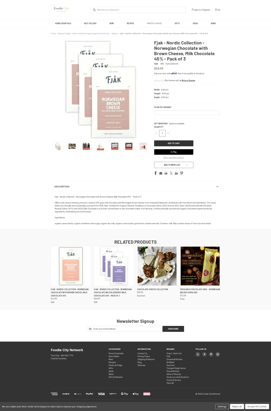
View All (170, 383)
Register (206, 10)
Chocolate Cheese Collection (152, 289)
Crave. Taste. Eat (174, 353)
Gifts (177, 23)
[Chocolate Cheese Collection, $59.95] (157, 266)
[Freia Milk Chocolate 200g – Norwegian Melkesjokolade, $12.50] (200, 266)
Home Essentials (63, 23)
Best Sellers (90, 23)
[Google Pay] (173, 152)
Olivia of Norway (174, 374)
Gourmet (170, 365)
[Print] (166, 173)
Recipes (130, 23)
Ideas (195, 23)
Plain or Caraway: (163, 107)
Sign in (197, 10)
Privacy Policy (144, 356)
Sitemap (141, 365)
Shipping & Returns (146, 359)
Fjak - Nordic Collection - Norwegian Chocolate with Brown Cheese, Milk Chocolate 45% (69, 292)
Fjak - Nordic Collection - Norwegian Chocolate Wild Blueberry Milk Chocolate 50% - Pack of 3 (113, 292)
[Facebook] (155, 173)
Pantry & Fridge (154, 23)
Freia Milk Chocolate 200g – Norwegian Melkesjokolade (200, 291)
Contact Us (142, 353)
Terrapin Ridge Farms (176, 368)
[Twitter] (171, 173)
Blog (140, 362)
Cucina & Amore (174, 380)
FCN (168, 356)
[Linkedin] (176, 173)
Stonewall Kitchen (175, 359)
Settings (222, 406)
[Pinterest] (181, 173)
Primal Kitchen (173, 371)
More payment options (174, 157)
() (218, 10)
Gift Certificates (116, 377)
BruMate (170, 362)
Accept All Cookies (257, 406)
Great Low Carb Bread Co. (178, 377)
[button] (187, 80)
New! (112, 23)
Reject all (237, 406)
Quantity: (159, 127)
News (213, 23)
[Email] (160, 173)
